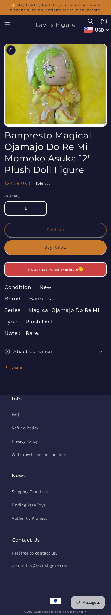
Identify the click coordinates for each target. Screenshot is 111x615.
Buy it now (55, 247)
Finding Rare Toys (28, 505)
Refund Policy (25, 428)
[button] (7, 24)
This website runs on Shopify (69, 611)
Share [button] (16, 367)
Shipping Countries (30, 491)
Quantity (11, 196)
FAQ (15, 414)
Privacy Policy (25, 441)
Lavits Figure (42, 611)
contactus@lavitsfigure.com (40, 565)
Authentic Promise (29, 518)
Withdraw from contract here (39, 454)
